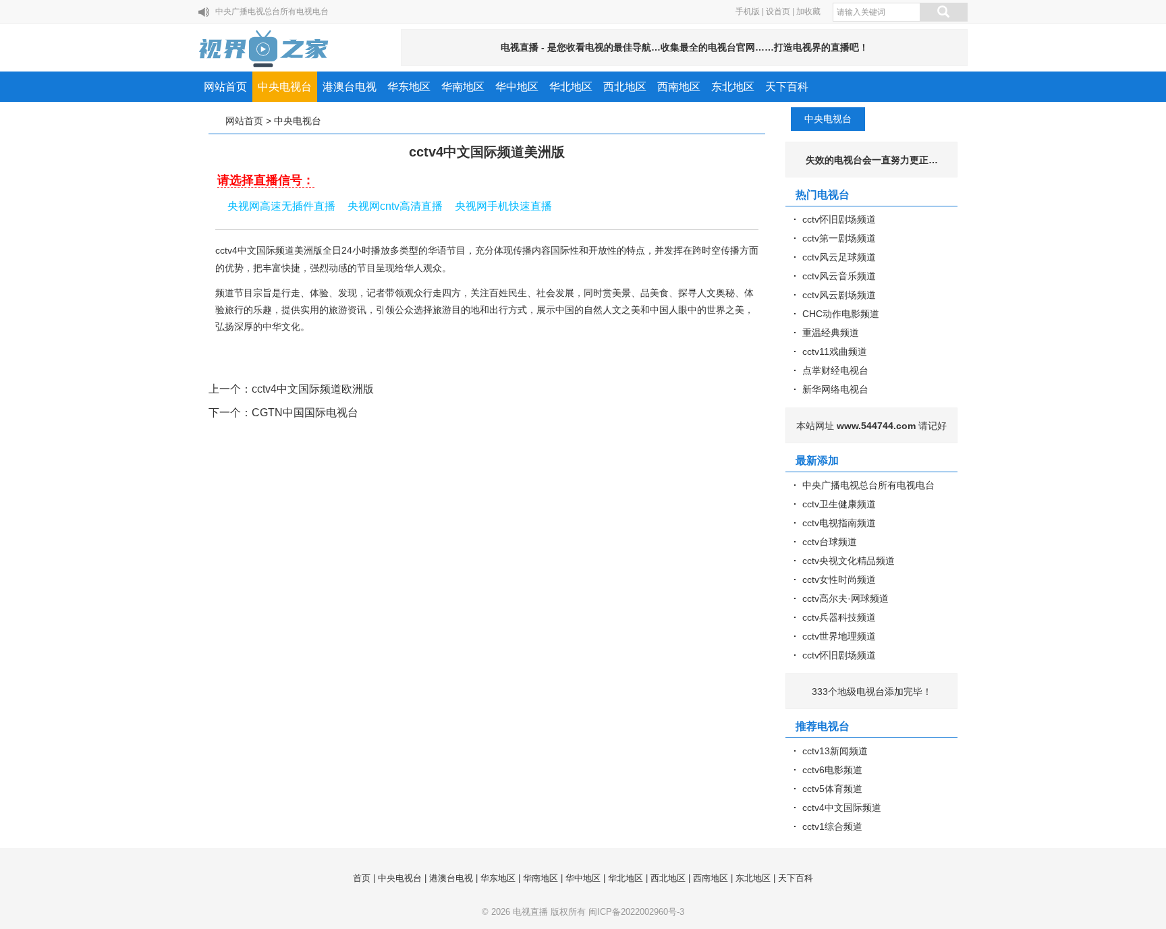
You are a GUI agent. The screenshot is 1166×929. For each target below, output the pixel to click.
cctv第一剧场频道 (839, 238)
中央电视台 (285, 86)
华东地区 (409, 86)
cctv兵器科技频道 (839, 617)
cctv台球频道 (829, 541)
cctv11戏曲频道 (834, 351)
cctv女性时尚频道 (839, 579)
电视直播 (530, 912)
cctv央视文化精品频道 (848, 560)
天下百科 (786, 86)
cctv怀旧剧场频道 (839, 219)
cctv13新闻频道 (835, 750)
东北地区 (732, 86)
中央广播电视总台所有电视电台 (272, 11)
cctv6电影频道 (832, 769)
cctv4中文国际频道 (841, 807)
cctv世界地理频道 (839, 636)
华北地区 (570, 86)
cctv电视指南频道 (839, 522)
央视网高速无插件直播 (281, 206)
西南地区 (678, 86)
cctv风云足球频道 (839, 257)
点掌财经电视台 (835, 370)
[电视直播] (264, 48)
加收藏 (808, 11)
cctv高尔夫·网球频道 (845, 598)
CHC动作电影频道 (840, 313)
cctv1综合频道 (832, 826)
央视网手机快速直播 (503, 206)
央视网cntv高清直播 (395, 206)
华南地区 (462, 86)
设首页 (778, 11)
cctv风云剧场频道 (839, 294)
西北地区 (624, 86)
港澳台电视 (350, 86)
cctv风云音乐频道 (839, 276)
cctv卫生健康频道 (839, 504)
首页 (361, 878)
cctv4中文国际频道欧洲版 (313, 389)
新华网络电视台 (835, 389)
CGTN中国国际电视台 (305, 412)
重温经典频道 (830, 332)
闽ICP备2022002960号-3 (636, 912)
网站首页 (225, 86)
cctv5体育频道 (832, 788)
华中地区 (516, 86)
